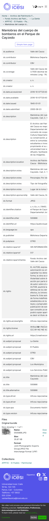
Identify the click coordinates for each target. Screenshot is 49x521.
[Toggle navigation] (45, 6)
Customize (6, 517)
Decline (34, 517)
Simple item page (24, 44)
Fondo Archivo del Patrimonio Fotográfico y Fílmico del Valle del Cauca (17, 18)
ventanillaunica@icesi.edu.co (14, 498)
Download (45, 433)
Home (4, 16)
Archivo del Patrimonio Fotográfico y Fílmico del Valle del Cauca (22, 16)
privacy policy (31, 513)
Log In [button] (40, 6)
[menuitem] (35, 6)
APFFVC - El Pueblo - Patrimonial (17, 21)
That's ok (42, 517)
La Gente (36, 18)
